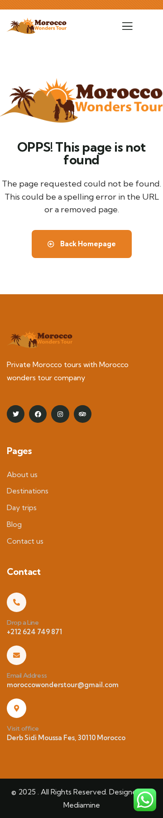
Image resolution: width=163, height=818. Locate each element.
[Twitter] (15, 414)
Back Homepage (87, 243)
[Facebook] (38, 414)
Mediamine (81, 804)
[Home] (37, 26)
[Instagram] (60, 414)
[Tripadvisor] (82, 414)
